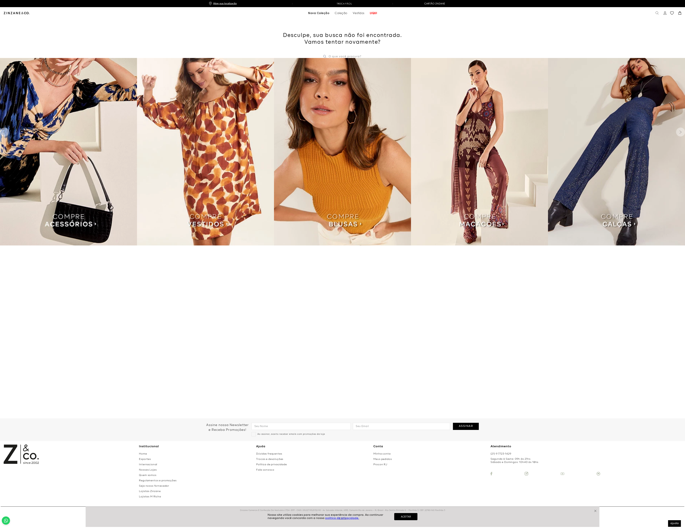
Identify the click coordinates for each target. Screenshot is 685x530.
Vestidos (358, 13)
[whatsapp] (6, 520)
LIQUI (373, 13)
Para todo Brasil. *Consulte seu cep (342, 3)
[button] (292, 3)
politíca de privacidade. (342, 518)
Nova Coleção (318, 13)
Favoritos (672, 13)
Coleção (341, 13)
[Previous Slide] (4, 132)
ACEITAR (406, 516)
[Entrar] (665, 13)
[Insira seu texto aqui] (491, 473)
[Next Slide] (680, 132)
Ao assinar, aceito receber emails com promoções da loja (291, 434)
